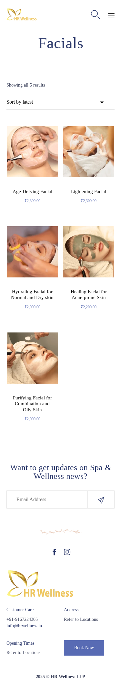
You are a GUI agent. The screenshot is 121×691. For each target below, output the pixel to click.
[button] (101, 499)
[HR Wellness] (21, 14)
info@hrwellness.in (24, 625)
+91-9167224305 (22, 619)
